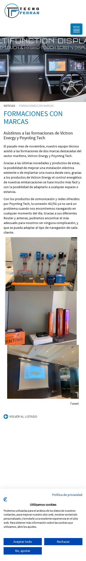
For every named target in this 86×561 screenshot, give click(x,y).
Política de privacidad (67, 495)
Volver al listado (23, 416)
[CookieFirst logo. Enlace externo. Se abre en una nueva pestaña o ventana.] (5, 499)
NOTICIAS (9, 105)
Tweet (74, 403)
